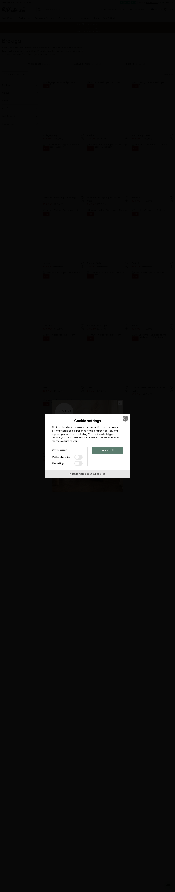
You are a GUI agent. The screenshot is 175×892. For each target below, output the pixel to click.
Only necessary (60, 450)
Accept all (107, 450)
